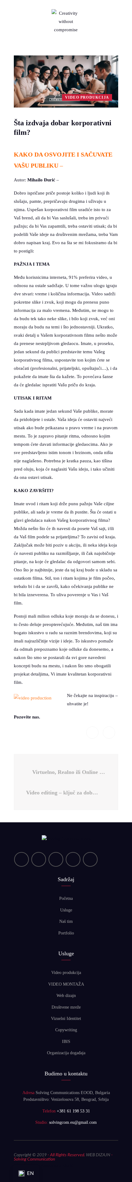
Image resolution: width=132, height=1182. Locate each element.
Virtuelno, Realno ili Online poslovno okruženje (69, 772)
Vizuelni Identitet (66, 1018)
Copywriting (66, 1030)
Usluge (66, 910)
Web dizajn (66, 995)
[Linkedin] (21, 859)
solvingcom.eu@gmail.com (73, 1122)
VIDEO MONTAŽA (66, 984)
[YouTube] (38, 859)
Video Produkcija (87, 97)
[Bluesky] (90, 859)
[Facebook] (56, 859)
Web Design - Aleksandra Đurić (43, 1166)
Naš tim (66, 921)
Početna (66, 898)
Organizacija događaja (66, 1053)
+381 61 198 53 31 (73, 1111)
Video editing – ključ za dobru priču (64, 793)
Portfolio (66, 933)
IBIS (66, 1041)
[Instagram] (73, 859)
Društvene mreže (66, 1007)
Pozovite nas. (27, 716)
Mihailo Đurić (41, 179)
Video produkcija (66, 972)
